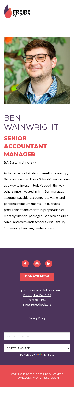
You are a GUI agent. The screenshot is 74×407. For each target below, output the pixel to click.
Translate (48, 354)
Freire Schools (17, 11)
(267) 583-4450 (37, 300)
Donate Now (37, 276)
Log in (55, 377)
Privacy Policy (37, 318)
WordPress (41, 377)
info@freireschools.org (37, 304)
